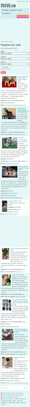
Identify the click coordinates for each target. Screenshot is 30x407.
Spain (22, 100)
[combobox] (15, 53)
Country (3, 56)
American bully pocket (18, 274)
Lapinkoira (21, 137)
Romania (18, 209)
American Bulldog (20, 296)
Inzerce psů (5, 397)
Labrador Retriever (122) (12, 326)
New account (21, 1)
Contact (3, 404)
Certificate (5, 67)
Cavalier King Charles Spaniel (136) (15, 105)
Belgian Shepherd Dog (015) (13, 198)
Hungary (23, 321)
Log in (27, 1)
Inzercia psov (15, 397)
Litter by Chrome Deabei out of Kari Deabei (24, 168)
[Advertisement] (15, 29)
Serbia (23, 132)
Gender (3, 62)
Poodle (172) (19, 271)
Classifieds (12, 10)
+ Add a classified (22, 16)
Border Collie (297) (20, 354)
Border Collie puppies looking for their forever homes (21, 331)
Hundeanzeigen (7, 393)
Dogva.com (8, 5)
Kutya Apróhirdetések (8, 398)
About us (22, 402)
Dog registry (6, 13)
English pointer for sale (14, 201)
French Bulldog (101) (19, 134)
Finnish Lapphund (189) (12, 163)
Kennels (19, 10)
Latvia (22, 294)
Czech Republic (12, 161)
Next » (26, 388)
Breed (3, 51)
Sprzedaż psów (21, 398)
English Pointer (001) (11, 214)
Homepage (5, 10)
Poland (23, 378)
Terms (17, 402)
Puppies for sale (18, 395)
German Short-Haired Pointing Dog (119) (16, 383)
